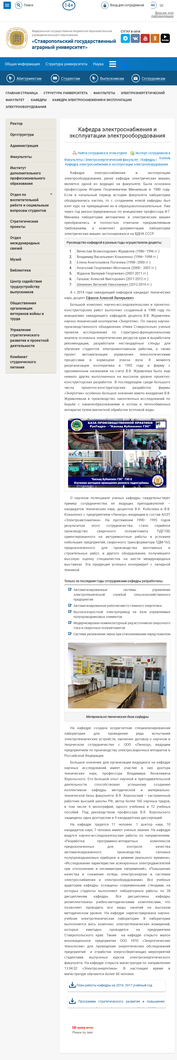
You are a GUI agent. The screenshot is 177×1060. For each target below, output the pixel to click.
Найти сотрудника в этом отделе (102, 153)
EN (161, 5)
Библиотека (20, 270)
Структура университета (66, 64)
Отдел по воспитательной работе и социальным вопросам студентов (29, 202)
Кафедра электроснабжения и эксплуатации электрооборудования (116, 164)
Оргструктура (22, 134)
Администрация (24, 146)
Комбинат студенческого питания (23, 362)
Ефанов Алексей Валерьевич (110, 298)
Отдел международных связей (25, 243)
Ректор (16, 123)
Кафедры (39, 100)
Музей (15, 259)
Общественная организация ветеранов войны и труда (27, 311)
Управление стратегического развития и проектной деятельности (29, 338)
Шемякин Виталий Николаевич (103, 284)
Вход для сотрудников (127, 5)
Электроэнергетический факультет (112, 160)
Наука (98, 64)
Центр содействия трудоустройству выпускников (26, 286)
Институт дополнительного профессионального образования (27, 176)
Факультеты (104, 93)
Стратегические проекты (24, 224)
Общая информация (22, 64)
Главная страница (22, 93)
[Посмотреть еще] (112, 63)
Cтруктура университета (66, 93)
